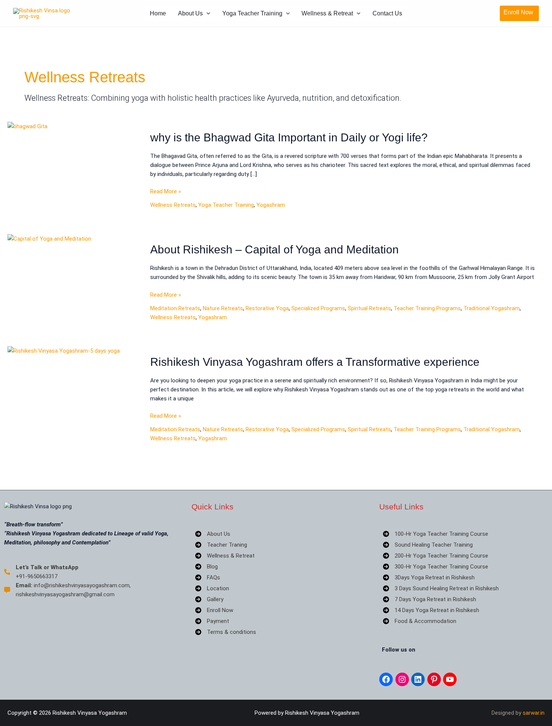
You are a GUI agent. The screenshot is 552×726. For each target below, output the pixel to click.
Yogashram (270, 205)
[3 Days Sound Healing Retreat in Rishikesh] (441, 588)
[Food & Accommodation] (419, 621)
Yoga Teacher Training (252, 13)
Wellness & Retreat (327, 13)
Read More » (165, 192)
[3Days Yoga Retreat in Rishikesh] (429, 577)
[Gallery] (209, 599)
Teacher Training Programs (427, 308)
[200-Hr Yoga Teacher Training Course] (435, 555)
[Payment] (212, 621)
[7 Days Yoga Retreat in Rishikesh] (429, 599)
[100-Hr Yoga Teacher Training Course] (435, 533)
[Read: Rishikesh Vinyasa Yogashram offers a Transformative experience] (64, 350)
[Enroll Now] (214, 610)
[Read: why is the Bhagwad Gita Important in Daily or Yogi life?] (27, 126)
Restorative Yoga (267, 308)
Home (158, 13)
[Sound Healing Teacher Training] (428, 544)
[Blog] (206, 566)
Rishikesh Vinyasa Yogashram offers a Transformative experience (315, 362)
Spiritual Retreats (369, 308)
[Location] (212, 588)
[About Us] (212, 533)
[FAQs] (207, 577)
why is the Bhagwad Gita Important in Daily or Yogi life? (289, 137)
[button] (206, 13)
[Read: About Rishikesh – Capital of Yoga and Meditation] (49, 238)
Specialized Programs (318, 308)
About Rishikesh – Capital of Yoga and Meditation (274, 249)
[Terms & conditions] (225, 632)
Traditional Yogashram (491, 308)
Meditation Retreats (175, 308)
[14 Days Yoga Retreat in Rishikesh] (431, 610)
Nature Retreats (223, 308)
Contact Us (387, 13)
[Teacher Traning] (221, 544)
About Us (190, 13)
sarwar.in (533, 712)
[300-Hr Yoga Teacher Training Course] (435, 566)
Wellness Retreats (173, 205)
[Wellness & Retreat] (225, 555)
